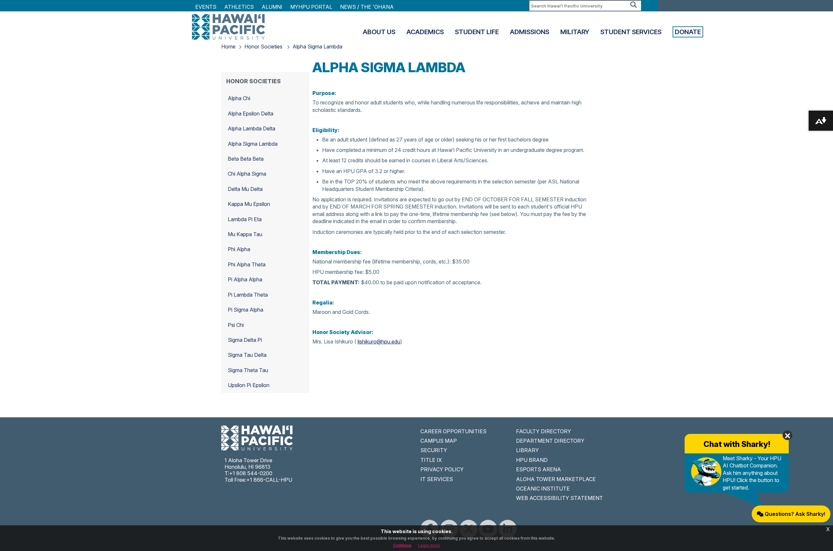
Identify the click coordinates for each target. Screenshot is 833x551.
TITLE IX (431, 460)
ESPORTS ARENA (538, 469)
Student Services (631, 32)
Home (228, 46)
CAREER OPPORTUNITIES (453, 431)
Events (205, 7)
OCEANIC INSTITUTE (543, 488)
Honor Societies (264, 46)
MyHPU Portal (311, 7)
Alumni (272, 7)
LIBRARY (527, 450)
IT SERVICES (436, 479)
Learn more (429, 545)
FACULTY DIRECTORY (543, 431)
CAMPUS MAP (438, 440)
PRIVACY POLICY (442, 469)
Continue (402, 545)
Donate (688, 32)
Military (574, 32)
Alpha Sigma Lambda (317, 46)
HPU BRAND (532, 460)
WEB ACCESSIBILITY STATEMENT (559, 498)
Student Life (477, 32)
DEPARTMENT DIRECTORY (550, 440)
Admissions (529, 32)
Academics (425, 32)
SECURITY (433, 450)
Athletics (239, 7)
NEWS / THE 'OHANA (367, 7)
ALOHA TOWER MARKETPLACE (556, 479)
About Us (379, 32)
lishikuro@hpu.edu (379, 341)
